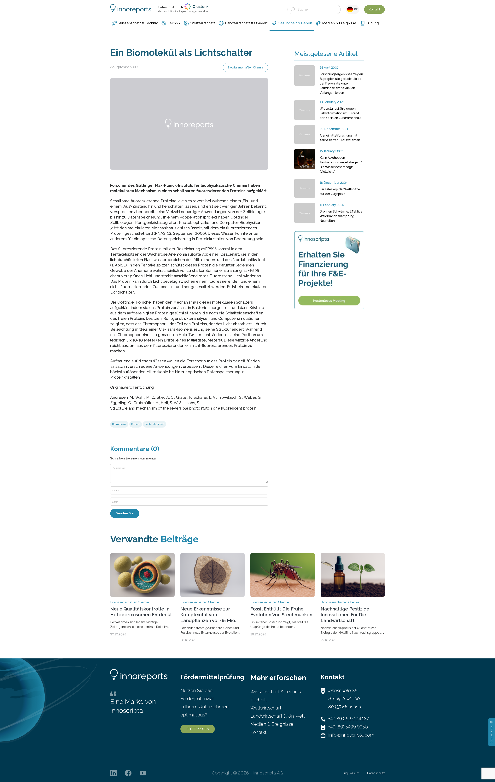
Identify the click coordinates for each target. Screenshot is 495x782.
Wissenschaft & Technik (275, 691)
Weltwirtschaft (265, 708)
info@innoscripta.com (351, 735)
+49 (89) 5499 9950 (348, 727)
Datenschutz (376, 773)
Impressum (351, 773)
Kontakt (374, 9)
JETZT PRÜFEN (197, 729)
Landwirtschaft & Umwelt (277, 716)
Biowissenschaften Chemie (245, 67)
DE (355, 9)
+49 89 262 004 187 (348, 718)
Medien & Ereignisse (272, 724)
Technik (258, 700)
